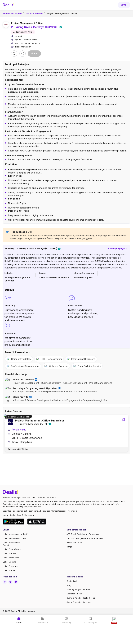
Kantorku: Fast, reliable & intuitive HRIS (84, 538)
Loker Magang (9, 562)
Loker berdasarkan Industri (15, 534)
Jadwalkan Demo (74, 542)
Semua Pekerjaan (12, 13)
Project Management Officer (62, 13)
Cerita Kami (71, 581)
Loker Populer (9, 570)
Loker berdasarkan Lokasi (15, 538)
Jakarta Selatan (34, 13)
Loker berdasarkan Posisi (11, 543)
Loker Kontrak (9, 553)
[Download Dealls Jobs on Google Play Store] (13, 522)
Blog (68, 585)
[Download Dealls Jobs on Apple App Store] (36, 522)
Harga (69, 547)
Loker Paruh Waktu (11, 557)
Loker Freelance (10, 566)
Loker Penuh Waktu (12, 549)
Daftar (124, 4)
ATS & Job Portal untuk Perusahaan (83, 534)
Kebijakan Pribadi (74, 594)
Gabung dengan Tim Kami (78, 589)
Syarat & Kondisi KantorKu (78, 602)
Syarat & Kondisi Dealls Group (80, 598)
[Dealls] (9, 5)
